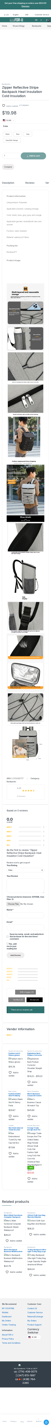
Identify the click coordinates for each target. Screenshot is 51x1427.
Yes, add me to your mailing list (12, 946)
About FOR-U (7, 1335)
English (16, 15)
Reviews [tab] (29, 183)
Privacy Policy (8, 1339)
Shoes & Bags (18, 26)
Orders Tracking (9, 1325)
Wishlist (5, 1312)
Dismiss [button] (25, 6)
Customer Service (42, 15)
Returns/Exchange (35, 1316)
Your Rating (12, 865)
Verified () (18, 999)
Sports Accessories (15, 1051)
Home (4, 26)
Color (5, 126)
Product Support (34, 1325)
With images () (26, 992)
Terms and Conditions (11, 1343)
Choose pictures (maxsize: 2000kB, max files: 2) (25, 898)
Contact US (32, 1308)
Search (36, 19)
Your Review (12, 876)
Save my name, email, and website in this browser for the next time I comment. (27, 936)
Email (10, 922)
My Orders (6, 1321)
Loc (7, 15)
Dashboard (6, 1316)
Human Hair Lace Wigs (33, 1126)
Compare (25, 105)
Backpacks (36, 26)
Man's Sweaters (33, 1091)
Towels (11, 1125)
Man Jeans (12, 1091)
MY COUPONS (8, 1308)
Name (10, 910)
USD (26, 15)
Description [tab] (8, 183)
